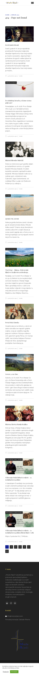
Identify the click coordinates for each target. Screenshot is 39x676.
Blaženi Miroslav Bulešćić (14, 160)
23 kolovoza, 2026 (11, 298)
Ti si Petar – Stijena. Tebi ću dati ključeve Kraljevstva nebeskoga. (16, 271)
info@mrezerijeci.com (15, 616)
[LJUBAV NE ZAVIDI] (19, 205)
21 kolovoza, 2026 (11, 505)
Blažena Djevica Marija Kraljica (16, 424)
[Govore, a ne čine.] (19, 362)
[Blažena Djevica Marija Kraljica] (19, 413)
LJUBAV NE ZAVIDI (12, 219)
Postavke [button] (6, 672)
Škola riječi (18, 512)
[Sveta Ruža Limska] (19, 311)
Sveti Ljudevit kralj (12, 45)
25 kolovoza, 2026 (11, 76)
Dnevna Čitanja (11, 82)
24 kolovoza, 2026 (11, 136)
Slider (8, 195)
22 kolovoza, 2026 (11, 400)
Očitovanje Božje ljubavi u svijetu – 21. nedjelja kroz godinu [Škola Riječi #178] (19, 531)
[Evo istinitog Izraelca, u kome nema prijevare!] (19, 89)
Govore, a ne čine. (11, 374)
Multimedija (10, 512)
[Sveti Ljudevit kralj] (19, 34)
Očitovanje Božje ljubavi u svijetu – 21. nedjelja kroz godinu (18, 478)
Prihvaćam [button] (14, 671)
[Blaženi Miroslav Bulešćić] (19, 149)
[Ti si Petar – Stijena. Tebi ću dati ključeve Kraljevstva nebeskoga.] (19, 257)
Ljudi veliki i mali (11, 459)
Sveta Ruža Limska (12, 322)
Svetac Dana (10, 27)
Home (7, 15)
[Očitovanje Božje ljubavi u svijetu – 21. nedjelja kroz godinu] (19, 466)
